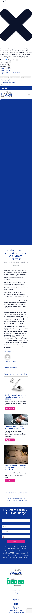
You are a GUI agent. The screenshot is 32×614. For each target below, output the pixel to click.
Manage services (7, 70)
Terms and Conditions (8, 82)
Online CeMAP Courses (16, 610)
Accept (2, 77)
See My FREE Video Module (16, 542)
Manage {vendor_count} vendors (11, 72)
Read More (10, 408)
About (16, 594)
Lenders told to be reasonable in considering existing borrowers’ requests (16, 499)
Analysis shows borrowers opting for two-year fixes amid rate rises (15, 468)
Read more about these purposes (11, 74)
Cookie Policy (6, 81)
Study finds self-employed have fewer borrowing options (15, 397)
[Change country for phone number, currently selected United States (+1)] (3, 537)
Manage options (6, 68)
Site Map (16, 601)
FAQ (16, 597)
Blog (16, 595)
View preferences (15, 77)
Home (16, 592)
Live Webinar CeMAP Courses (16, 612)
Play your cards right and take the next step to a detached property (16, 492)
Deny (7, 77)
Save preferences (26, 77)
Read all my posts (10, 367)
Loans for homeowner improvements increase (14, 428)
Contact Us (16, 599)
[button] (16, 25)
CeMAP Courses (16, 609)
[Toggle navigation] (29, 94)
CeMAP (17, 328)
